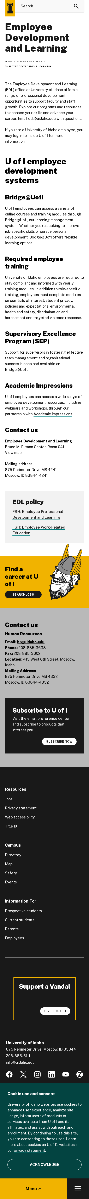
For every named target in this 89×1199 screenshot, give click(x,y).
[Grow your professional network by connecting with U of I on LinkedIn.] (51, 1074)
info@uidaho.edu (20, 1062)
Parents (12, 929)
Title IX (11, 826)
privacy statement (29, 1150)
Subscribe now (59, 741)
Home (8, 61)
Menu (31, 1188)
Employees (14, 938)
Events (11, 882)
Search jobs (23, 594)
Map (8, 864)
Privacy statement (21, 808)
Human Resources (29, 61)
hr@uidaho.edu (30, 642)
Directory (13, 855)
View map (13, 452)
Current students (19, 920)
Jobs (8, 799)
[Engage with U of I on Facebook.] (9, 1074)
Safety (11, 873)
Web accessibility (20, 817)
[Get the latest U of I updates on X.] (23, 1074)
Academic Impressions (53, 414)
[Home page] (10, 8)
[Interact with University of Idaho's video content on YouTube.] (65, 1074)
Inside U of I (38, 135)
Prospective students (23, 911)
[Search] (76, 6)
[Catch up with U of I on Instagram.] (37, 1074)
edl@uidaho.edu (42, 118)
